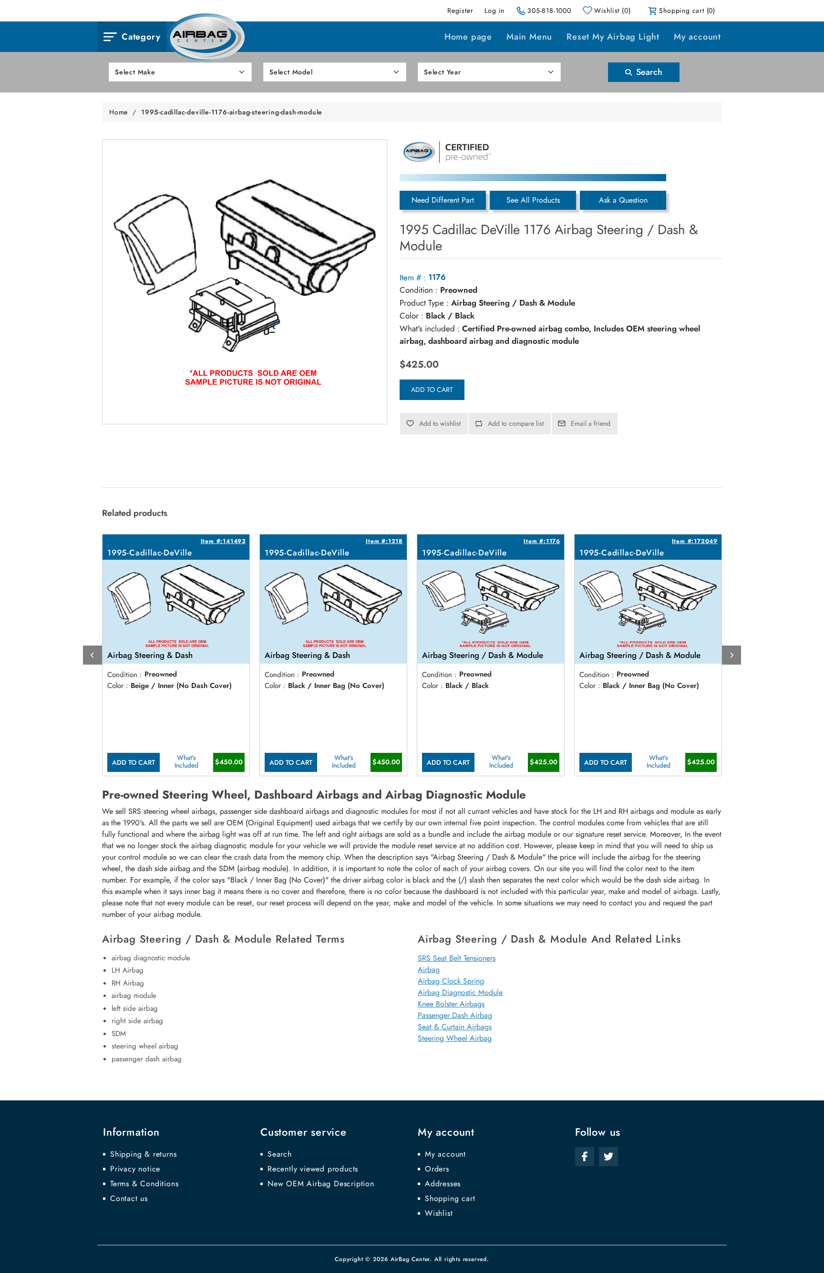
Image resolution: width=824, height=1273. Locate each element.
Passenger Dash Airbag (455, 1015)
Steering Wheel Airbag (455, 1038)
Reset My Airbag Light (612, 37)
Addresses (443, 1184)
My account (697, 37)
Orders (437, 1169)
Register (460, 10)
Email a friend (590, 423)
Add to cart (432, 389)
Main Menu (529, 37)
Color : (411, 315)
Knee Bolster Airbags (451, 1003)
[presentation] (92, 655)
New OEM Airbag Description (321, 1184)
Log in (494, 10)
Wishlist (439, 1213)
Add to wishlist (440, 423)
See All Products (533, 200)
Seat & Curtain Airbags (455, 1026)
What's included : (430, 328)
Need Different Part (443, 200)
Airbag (429, 969)
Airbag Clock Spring (451, 980)
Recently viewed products (313, 1169)
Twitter (608, 1156)
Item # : (413, 277)
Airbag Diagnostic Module (460, 992)
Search (648, 72)
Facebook (584, 1156)
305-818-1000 (549, 10)
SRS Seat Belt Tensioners (456, 958)
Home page (468, 37)
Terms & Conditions (144, 1184)
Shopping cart (450, 1198)
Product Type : (424, 302)
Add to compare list (516, 423)
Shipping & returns (143, 1154)
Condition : (419, 290)
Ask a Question (623, 200)
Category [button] (141, 37)
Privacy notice (135, 1169)
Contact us (129, 1198)
